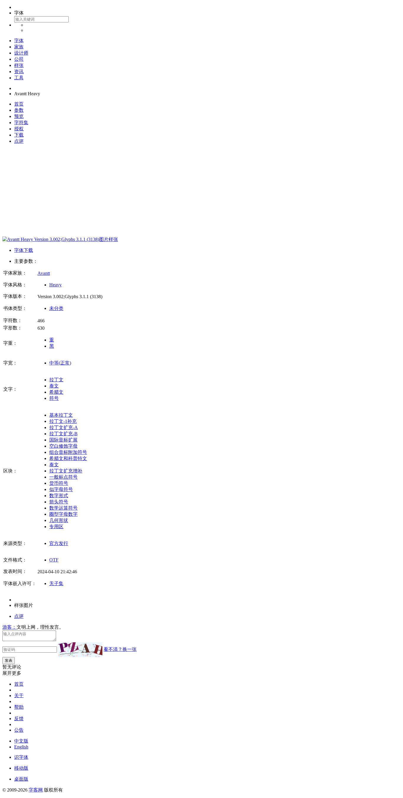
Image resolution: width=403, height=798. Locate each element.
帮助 (19, 707)
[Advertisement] (201, 190)
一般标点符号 (63, 477)
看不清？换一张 (120, 649)
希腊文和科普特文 (68, 458)
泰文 (54, 385)
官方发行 (58, 543)
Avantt (43, 273)
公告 (19, 730)
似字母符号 (61, 489)
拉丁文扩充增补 (65, 470)
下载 (19, 134)
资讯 (19, 71)
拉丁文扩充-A (63, 427)
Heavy (55, 284)
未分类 (56, 308)
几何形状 (58, 520)
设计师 (21, 52)
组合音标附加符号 (68, 452)
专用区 (56, 526)
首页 (19, 103)
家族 (19, 46)
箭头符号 (58, 501)
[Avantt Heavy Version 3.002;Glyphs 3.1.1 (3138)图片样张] (60, 239)
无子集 (56, 583)
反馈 (19, 718)
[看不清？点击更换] (80, 649)
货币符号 (58, 483)
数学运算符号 (63, 507)
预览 (19, 116)
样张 (19, 65)
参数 (19, 110)
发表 (8, 660)
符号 (54, 398)
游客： (9, 627)
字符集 (21, 122)
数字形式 (58, 495)
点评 (19, 141)
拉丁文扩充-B (63, 433)
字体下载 (23, 250)
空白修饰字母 (63, 446)
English (21, 746)
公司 (19, 59)
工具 (19, 77)
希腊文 (56, 392)
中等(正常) (60, 362)
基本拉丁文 (61, 415)
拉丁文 (56, 379)
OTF (53, 559)
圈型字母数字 (63, 514)
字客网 (36, 789)
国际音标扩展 (63, 439)
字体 (19, 40)
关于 (19, 695)
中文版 (21, 740)
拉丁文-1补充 (63, 421)
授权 (19, 128)
